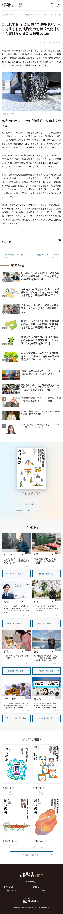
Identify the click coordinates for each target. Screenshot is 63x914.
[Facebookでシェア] (58, 240)
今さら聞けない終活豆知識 (29, 15)
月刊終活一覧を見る (30, 855)
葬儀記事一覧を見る (15, 623)
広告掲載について (10, 891)
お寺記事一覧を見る (45, 671)
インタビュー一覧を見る (15, 574)
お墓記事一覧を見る (45, 623)
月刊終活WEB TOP (8, 15)
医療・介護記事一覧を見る (15, 718)
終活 (45, 15)
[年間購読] (51, 5)
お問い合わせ (9, 887)
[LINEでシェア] (59, 240)
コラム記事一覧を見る (45, 718)
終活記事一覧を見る (45, 574)
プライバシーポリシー (41, 891)
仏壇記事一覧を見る (15, 671)
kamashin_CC (31, 881)
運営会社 (36, 887)
